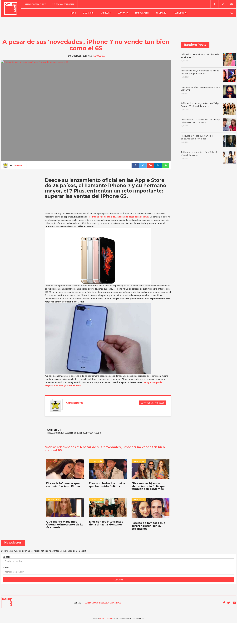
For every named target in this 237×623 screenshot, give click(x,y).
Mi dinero (161, 12)
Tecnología (179, 12)
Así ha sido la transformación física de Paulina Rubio (200, 57)
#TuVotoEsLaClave (35, 4)
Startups (88, 12)
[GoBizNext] (10, 8)
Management (142, 12)
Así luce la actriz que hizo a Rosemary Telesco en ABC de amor (200, 122)
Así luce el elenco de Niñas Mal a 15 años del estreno (199, 155)
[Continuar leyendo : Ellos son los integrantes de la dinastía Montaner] (108, 507)
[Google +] (150, 165)
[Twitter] (222, 4)
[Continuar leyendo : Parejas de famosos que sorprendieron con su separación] (150, 508)
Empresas (105, 12)
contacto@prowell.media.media (102, 602)
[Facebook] (214, 4)
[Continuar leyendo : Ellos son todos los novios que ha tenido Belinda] (108, 469)
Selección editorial (63, 4)
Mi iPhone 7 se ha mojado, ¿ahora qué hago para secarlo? (119, 216)
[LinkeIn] (158, 165)
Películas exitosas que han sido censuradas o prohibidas (197, 138)
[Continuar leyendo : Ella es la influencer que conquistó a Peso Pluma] (65, 469)
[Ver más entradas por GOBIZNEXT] (55, 406)
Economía (123, 12)
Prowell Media (105, 618)
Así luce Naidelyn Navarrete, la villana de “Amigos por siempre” (200, 73)
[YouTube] (231, 4)
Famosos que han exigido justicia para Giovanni (200, 90)
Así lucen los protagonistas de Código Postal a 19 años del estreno (200, 106)
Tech (73, 12)
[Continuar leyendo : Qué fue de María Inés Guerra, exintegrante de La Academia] (65, 507)
